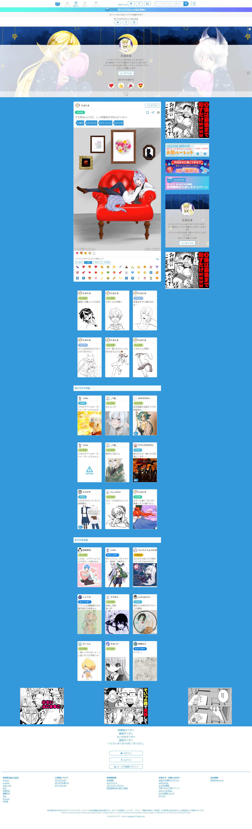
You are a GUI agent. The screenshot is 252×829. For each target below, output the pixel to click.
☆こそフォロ (126, 73)
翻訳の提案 (14, 777)
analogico (131, 816)
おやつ (97, 262)
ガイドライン (112, 783)
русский (6, 799)
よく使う (79, 262)
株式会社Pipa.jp (216, 780)
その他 (106, 262)
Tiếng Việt (7, 785)
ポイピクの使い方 (62, 783)
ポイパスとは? (60, 785)
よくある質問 (164, 785)
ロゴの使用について (166, 793)
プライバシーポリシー (115, 785)
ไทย (4, 796)
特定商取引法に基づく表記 (117, 788)
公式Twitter (163, 783)
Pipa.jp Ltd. (141, 816)
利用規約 (110, 780)
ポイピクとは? (60, 780)
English (6, 780)
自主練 (80, 112)
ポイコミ (162, 796)
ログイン (127, 753)
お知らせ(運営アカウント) (169, 780)
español (6, 783)
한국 (4, 788)
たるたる (126, 56)
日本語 (5, 801)
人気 (88, 262)
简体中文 (6, 791)
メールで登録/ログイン (127, 766)
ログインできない (166, 791)
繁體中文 (6, 793)
